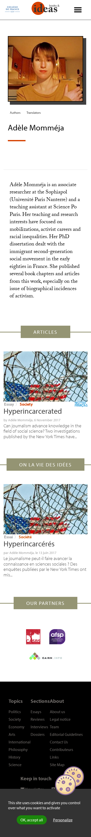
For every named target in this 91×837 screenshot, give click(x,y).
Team (54, 726)
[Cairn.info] (45, 656)
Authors (15, 112)
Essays (36, 711)
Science (15, 764)
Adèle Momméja (20, 420)
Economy (17, 726)
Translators (34, 112)
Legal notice (60, 719)
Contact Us (59, 741)
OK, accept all (31, 819)
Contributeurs (61, 749)
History (14, 757)
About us (57, 711)
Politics (15, 711)
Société (25, 536)
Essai (8, 536)
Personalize (63, 819)
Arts (12, 734)
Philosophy (18, 749)
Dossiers (37, 734)
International (20, 741)
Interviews (39, 726)
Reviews (37, 719)
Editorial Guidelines (66, 734)
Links (54, 757)
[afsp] (57, 636)
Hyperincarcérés (29, 543)
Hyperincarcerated (33, 411)
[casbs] (33, 636)
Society (26, 404)
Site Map (57, 764)
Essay (9, 404)
